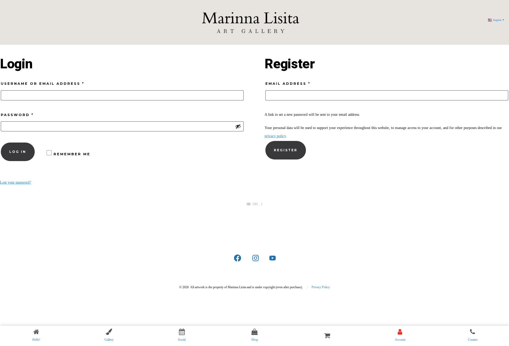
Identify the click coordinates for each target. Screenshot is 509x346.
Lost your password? (15, 182)
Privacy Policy (320, 287)
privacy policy (275, 136)
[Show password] (238, 126)
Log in (17, 152)
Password (30, 115)
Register (285, 150)
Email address (300, 83)
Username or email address (55, 83)
